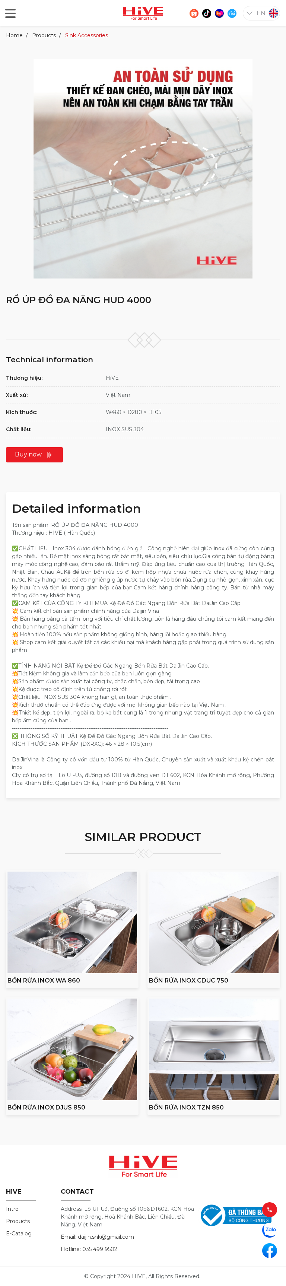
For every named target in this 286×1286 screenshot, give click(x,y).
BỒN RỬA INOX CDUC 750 (188, 980)
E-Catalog (19, 1233)
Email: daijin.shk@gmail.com (97, 1237)
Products (44, 35)
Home (14, 35)
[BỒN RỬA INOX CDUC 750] (214, 922)
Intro (12, 1209)
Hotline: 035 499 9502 (89, 1249)
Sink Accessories (86, 35)
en (261, 13)
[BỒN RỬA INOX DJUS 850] (72, 1049)
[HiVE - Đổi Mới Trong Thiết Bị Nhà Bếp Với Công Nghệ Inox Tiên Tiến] (143, 12)
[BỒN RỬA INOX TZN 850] (214, 1049)
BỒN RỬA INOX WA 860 (43, 980)
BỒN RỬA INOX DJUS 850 (46, 1107)
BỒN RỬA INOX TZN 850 (186, 1107)
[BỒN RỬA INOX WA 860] (72, 922)
